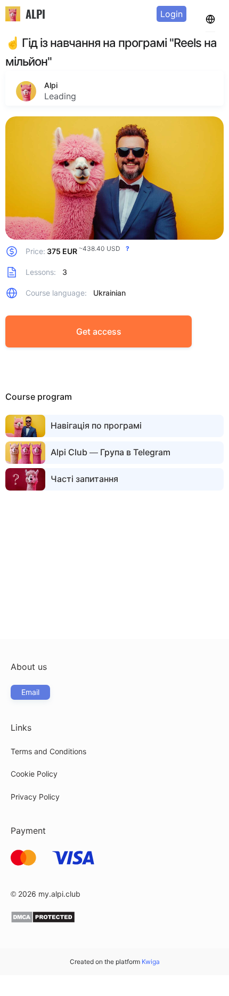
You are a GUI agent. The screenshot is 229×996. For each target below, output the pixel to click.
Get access (98, 331)
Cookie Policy (34, 773)
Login (171, 14)
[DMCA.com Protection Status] (43, 920)
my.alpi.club (59, 893)
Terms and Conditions (48, 751)
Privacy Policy (35, 796)
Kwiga (151, 962)
